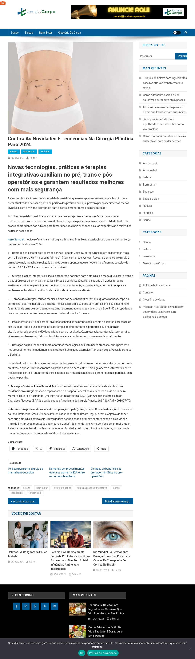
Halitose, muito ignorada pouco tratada (27, 554)
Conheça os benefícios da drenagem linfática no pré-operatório (107, 472)
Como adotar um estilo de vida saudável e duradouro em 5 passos (164, 97)
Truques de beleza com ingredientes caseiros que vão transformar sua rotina (165, 82)
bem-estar (42, 487)
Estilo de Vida (151, 198)
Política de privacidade (103, 652)
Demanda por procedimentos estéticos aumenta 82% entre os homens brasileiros (67, 472)
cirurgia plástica (62, 487)
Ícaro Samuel (16, 239)
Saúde (15, 32)
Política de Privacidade (156, 285)
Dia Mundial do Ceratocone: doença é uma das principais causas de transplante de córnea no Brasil (111, 558)
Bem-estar (45, 32)
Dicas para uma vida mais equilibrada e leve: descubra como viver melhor (163, 124)
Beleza (29, 32)
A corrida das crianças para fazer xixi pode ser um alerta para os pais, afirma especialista (26, 501)
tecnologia (17, 492)
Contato (148, 292)
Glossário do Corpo (69, 32)
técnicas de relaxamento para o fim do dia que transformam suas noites (165, 110)
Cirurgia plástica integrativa (92, 487)
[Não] (190, 649)
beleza (26, 487)
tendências (35, 492)
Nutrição (148, 212)
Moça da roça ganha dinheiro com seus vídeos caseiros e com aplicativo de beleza (163, 311)
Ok (82, 652)
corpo (116, 487)
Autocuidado (150, 170)
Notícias (45, 151)
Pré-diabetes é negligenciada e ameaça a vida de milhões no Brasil (119, 501)
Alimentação (150, 163)
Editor (33, 157)
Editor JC (77, 574)
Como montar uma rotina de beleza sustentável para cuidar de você (164, 139)
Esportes (148, 191)
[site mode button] (177, 33)
